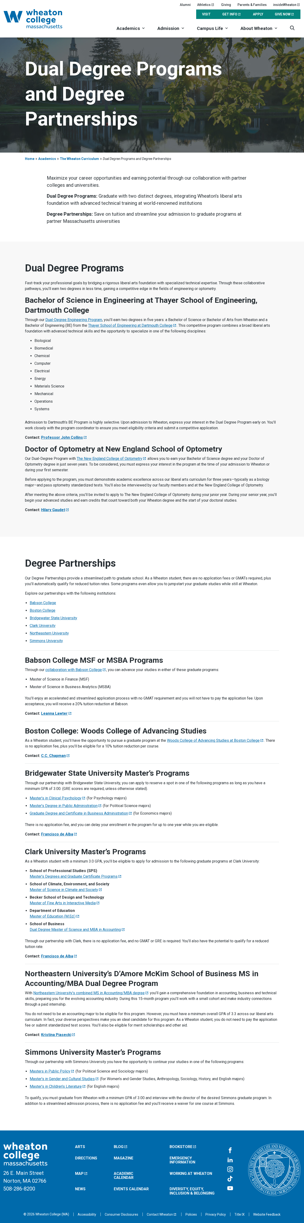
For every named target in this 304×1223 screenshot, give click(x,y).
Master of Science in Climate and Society (64, 889)
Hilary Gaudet (53, 510)
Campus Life (210, 28)
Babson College (43, 603)
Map (79, 1173)
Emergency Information (182, 1160)
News (80, 1189)
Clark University (43, 625)
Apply (258, 14)
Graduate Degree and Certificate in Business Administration (79, 813)
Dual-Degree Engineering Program (73, 319)
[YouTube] (230, 1188)
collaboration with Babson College (73, 670)
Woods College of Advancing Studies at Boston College (213, 740)
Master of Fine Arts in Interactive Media (63, 903)
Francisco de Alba (57, 834)
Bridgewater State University (53, 618)
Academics (128, 28)
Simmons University (46, 641)
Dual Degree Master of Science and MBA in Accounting (75, 929)
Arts (80, 1146)
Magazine (123, 1158)
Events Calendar (131, 1189)
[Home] (39, 19)
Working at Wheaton (191, 1173)
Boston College (42, 610)
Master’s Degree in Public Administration (64, 805)
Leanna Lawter (54, 713)
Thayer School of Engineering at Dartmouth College (130, 325)
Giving (226, 5)
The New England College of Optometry (109, 458)
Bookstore (181, 1146)
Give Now (282, 14)
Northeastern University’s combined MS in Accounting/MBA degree (89, 993)
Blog (119, 1146)
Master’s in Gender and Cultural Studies (62, 1079)
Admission (168, 28)
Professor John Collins (62, 437)
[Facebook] (230, 1150)
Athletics (204, 5)
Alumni (185, 5)
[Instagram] (230, 1169)
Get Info (229, 14)
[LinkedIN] (230, 1160)
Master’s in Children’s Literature (56, 1086)
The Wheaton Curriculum (79, 159)
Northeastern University (49, 633)
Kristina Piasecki (56, 1034)
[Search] (292, 27)
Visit (206, 14)
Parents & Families (252, 5)
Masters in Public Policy (50, 1071)
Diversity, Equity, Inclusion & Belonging (192, 1191)
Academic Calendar (123, 1175)
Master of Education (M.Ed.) (53, 916)
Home (29, 159)
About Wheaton (256, 28)
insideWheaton (284, 5)
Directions (86, 1158)
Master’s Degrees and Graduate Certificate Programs (74, 876)
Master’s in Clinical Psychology (55, 798)
